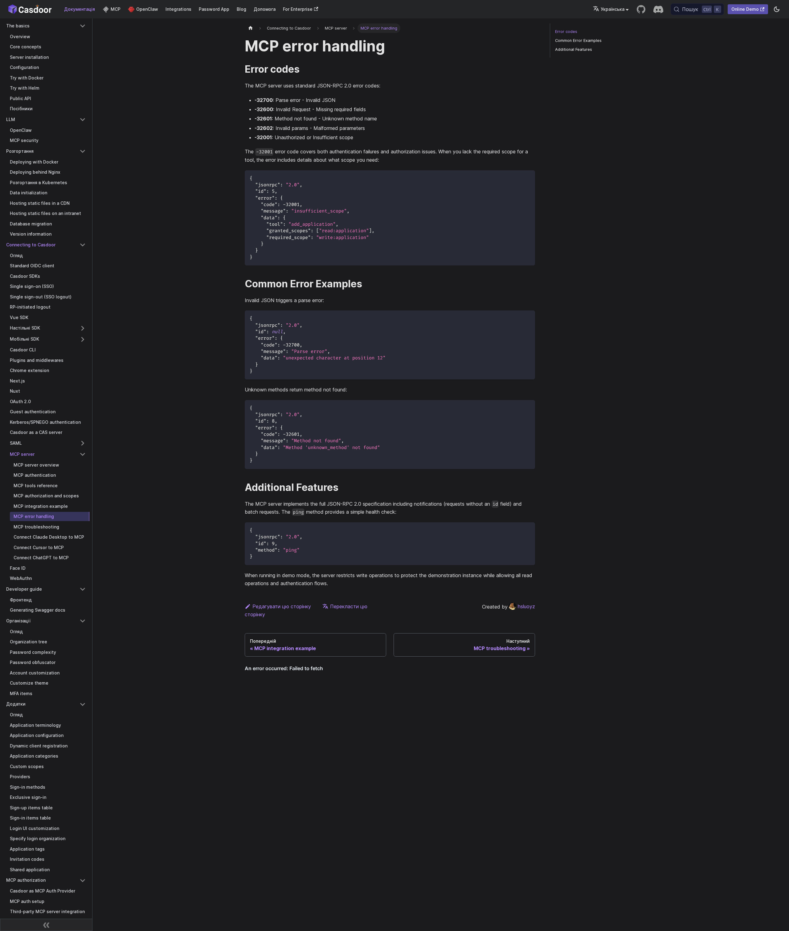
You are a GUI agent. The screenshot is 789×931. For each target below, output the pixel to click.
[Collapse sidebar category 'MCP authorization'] (82, 880)
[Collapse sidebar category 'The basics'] (82, 26)
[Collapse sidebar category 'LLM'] (82, 119)
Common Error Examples (578, 40)
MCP (116, 9)
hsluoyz (526, 606)
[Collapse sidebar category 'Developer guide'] (82, 589)
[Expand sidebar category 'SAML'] (82, 443)
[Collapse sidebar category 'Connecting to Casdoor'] (82, 245)
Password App (214, 9)
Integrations (178, 9)
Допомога (265, 9)
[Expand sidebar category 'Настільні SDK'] (82, 328)
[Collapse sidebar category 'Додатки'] (82, 704)
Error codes (566, 31)
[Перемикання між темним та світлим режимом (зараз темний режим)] (777, 9)
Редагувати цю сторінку (281, 606)
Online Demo (745, 9)
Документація (79, 9)
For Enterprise (298, 9)
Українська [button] (612, 9)
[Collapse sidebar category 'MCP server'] (82, 454)
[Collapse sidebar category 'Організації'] (82, 621)
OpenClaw (147, 9)
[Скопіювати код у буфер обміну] (527, 178)
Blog (241, 9)
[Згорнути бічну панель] (46, 925)
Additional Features (573, 49)
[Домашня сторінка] (250, 28)
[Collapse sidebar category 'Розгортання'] (82, 151)
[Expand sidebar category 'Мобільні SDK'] (82, 339)
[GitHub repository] (641, 9)
